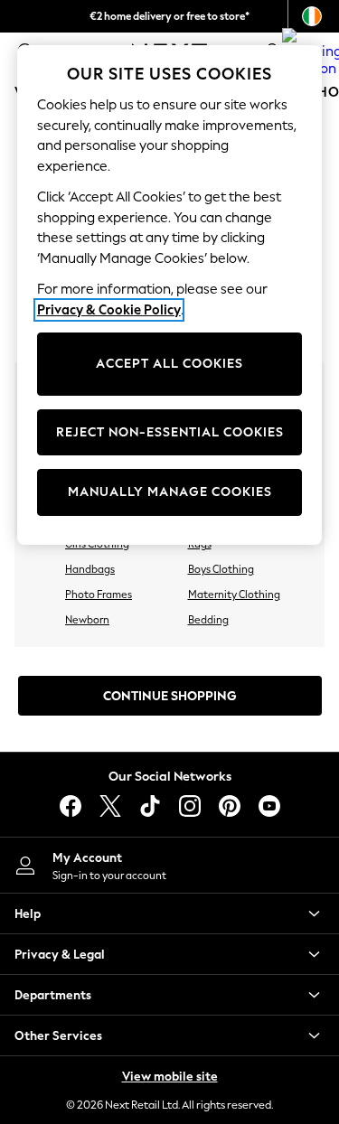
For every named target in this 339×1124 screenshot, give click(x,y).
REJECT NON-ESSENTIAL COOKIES (170, 432)
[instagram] (190, 806)
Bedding (208, 620)
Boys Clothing (221, 569)
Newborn (87, 620)
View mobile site (170, 1076)
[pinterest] (230, 806)
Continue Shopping (170, 696)
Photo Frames (98, 594)
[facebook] (70, 806)
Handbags (90, 569)
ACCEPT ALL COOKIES (169, 363)
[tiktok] (150, 806)
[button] (169, 913)
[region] (170, 295)
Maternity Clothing (234, 594)
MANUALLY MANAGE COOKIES (170, 492)
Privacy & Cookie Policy (109, 310)
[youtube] (269, 806)
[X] (110, 806)
